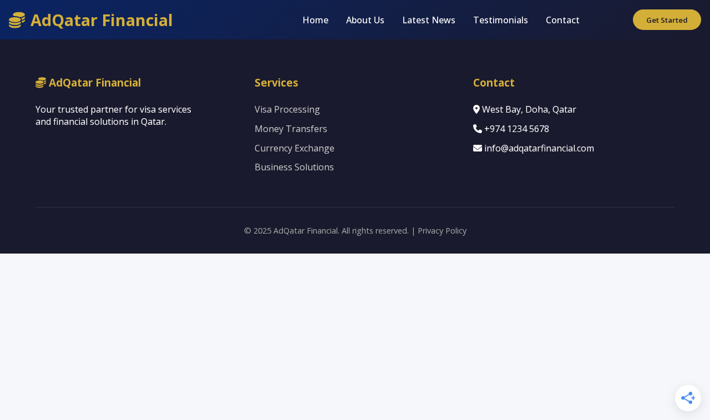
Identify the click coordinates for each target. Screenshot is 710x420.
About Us (365, 20)
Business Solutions (294, 167)
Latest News (428, 20)
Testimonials (500, 20)
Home (315, 20)
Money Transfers (291, 129)
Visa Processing (287, 109)
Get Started (667, 20)
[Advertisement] (355, 336)
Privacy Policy (442, 230)
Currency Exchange (294, 148)
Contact (563, 20)
